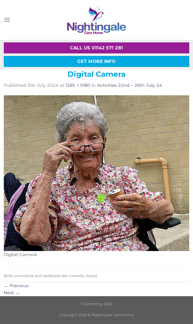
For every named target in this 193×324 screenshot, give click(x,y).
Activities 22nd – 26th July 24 (129, 85)
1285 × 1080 (78, 85)
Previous (16, 285)
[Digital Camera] (96, 172)
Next (12, 292)
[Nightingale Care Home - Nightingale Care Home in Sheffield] (96, 20)
